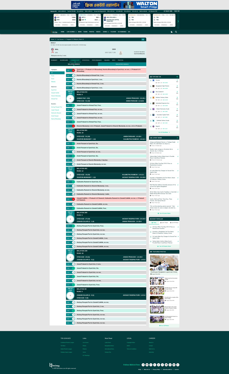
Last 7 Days (165, 222)
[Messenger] (166, 364)
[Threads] (177, 364)
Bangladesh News (109, 345)
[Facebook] (143, 364)
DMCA (128, 345)
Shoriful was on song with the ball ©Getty (171, 288)
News (80, 31)
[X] (154, 364)
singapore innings (122, 64)
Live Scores (60, 39)
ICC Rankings (122, 31)
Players (113, 31)
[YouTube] (147, 364)
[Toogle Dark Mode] (171, 32)
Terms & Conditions (131, 349)
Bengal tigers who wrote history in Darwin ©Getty (170, 307)
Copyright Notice (131, 342)
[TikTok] (158, 364)
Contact (151, 345)
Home (62, 31)
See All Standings (163, 132)
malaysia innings (74, 64)
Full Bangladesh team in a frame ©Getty (171, 317)
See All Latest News (165, 213)
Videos (98, 31)
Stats (72, 24)
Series (84, 352)
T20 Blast (63, 345)
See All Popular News (165, 246)
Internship (151, 352)
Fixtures (57, 24)
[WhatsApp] (162, 364)
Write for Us (152, 349)
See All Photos (165, 325)
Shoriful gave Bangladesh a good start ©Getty (164, 272)
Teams (85, 31)
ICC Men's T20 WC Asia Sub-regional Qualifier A (61, 44)
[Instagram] (150, 364)
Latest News (108, 342)
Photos (91, 31)
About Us (151, 342)
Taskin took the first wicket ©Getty (171, 279)
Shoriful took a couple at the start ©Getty (171, 298)
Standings (65, 24)
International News (109, 349)
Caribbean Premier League (67, 342)
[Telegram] (174, 364)
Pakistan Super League (66, 352)
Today (154, 222)
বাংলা (129, 31)
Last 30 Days (175, 222)
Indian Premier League (66, 349)
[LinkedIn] (170, 364)
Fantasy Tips (108, 352)
